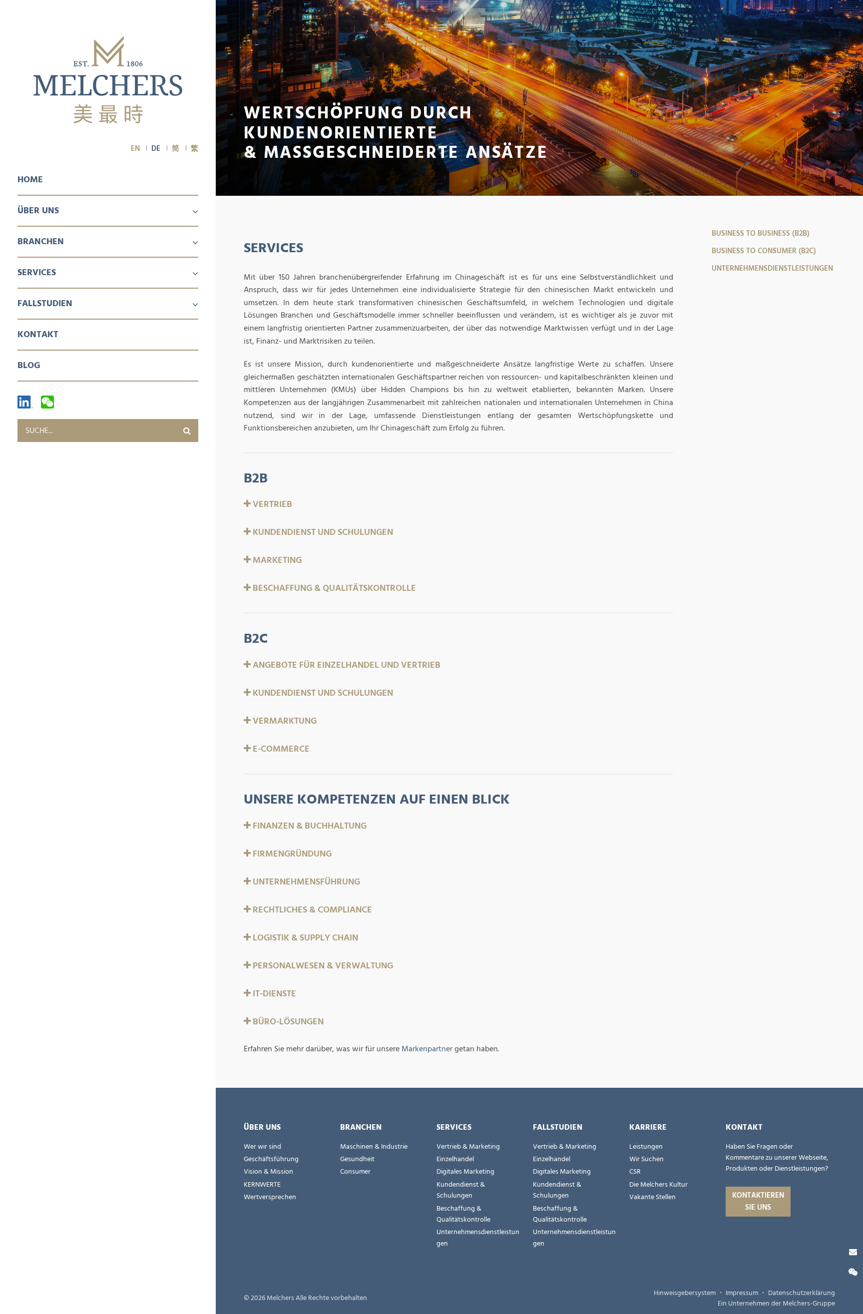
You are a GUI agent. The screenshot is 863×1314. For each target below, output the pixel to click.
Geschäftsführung (271, 1159)
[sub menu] (189, 212)
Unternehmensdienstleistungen (772, 268)
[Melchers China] (108, 80)
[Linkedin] (25, 402)
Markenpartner (427, 1048)
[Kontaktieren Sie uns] (853, 1252)
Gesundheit (357, 1159)
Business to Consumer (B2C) (764, 251)
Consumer (355, 1172)
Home (30, 179)
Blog (28, 365)
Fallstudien (44, 303)
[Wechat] (47, 402)
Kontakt (37, 334)
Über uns (38, 210)
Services (36, 272)
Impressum (742, 1293)
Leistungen (646, 1147)
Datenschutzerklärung (801, 1293)
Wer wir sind (262, 1147)
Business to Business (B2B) (761, 233)
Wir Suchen (646, 1159)
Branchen (40, 241)
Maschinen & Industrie (374, 1147)
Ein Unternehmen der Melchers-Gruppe (776, 1304)
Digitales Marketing (465, 1172)
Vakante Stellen (652, 1197)
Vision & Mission (268, 1172)
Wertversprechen (270, 1197)
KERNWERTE (262, 1185)
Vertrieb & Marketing (468, 1147)
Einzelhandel (455, 1159)
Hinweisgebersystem (685, 1293)
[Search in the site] (186, 430)
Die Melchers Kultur (658, 1185)
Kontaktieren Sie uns (758, 1201)
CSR (635, 1172)
